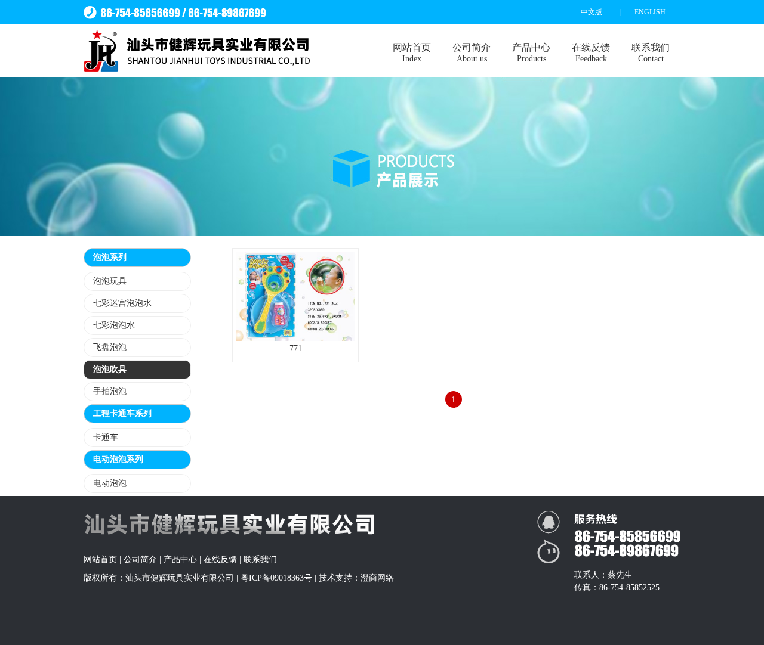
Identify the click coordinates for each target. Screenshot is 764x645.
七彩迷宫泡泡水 (122, 303)
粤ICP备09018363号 (276, 577)
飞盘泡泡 (110, 347)
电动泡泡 (110, 483)
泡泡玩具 (110, 281)
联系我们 (650, 52)
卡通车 (105, 437)
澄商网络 (377, 577)
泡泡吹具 (110, 369)
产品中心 (531, 52)
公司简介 (471, 52)
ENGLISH (650, 12)
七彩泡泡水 (114, 325)
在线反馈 (591, 52)
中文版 (591, 12)
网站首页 (412, 52)
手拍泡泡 (110, 391)
